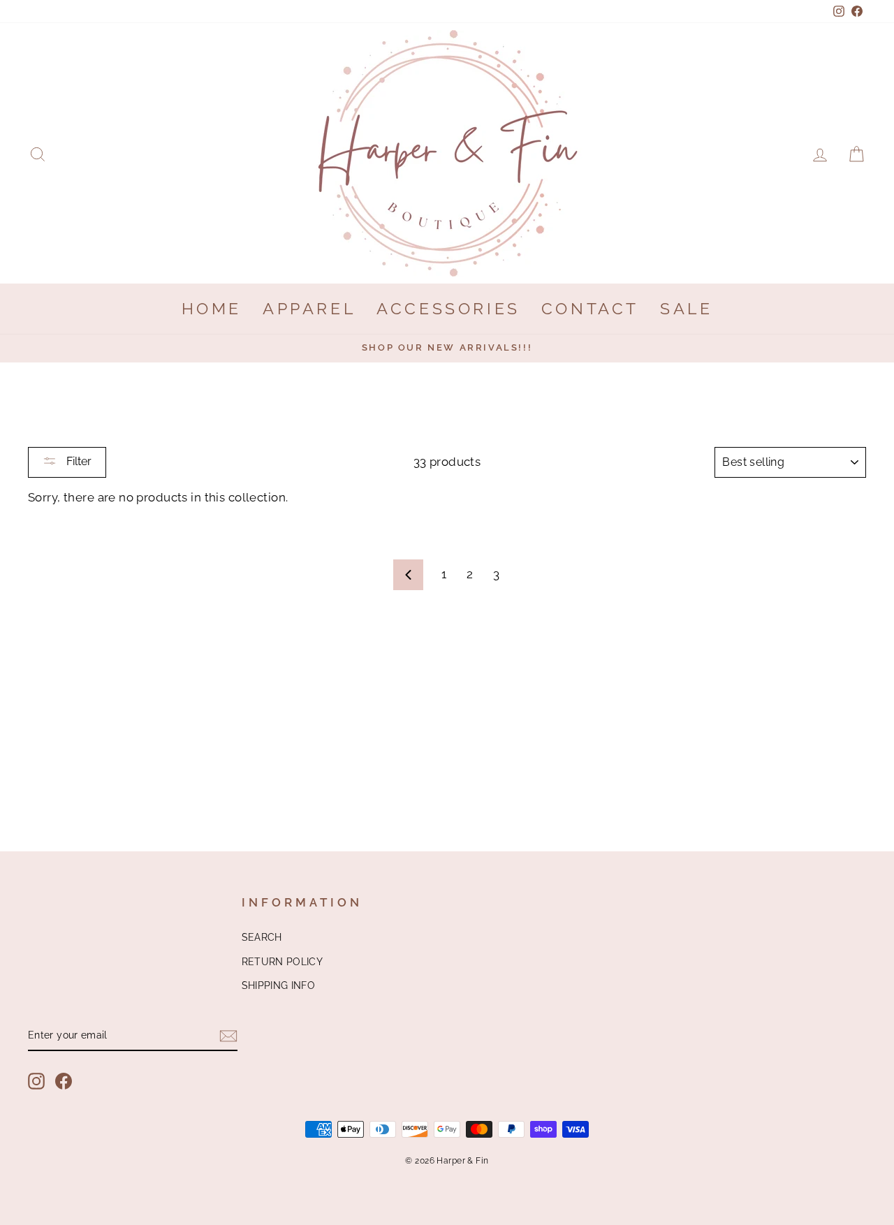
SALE (686, 308)
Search (262, 937)
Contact (590, 308)
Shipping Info (279, 985)
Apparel (309, 308)
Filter (77, 461)
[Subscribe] (228, 1035)
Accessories (448, 308)
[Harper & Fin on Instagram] (36, 1081)
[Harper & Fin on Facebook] (63, 1081)
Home (212, 308)
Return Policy (282, 961)
